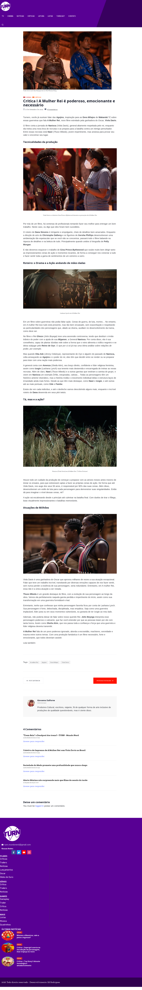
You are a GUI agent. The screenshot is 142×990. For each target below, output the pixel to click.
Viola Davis (65, 662)
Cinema (10, 16)
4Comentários (52, 109)
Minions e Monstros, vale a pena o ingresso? (28, 936)
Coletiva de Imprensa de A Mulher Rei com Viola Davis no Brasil (54, 750)
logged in (39, 806)
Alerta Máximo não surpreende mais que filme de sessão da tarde (55, 780)
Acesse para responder (33, 741)
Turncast (60, 16)
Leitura (41, 16)
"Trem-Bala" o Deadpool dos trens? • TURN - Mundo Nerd (51, 735)
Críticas (31, 16)
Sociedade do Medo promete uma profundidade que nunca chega (55, 765)
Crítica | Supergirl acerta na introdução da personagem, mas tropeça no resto (28, 949)
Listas (50, 16)
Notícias (20, 16)
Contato (72, 16)
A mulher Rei (34, 662)
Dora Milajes (54, 662)
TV (3, 16)
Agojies (44, 662)
